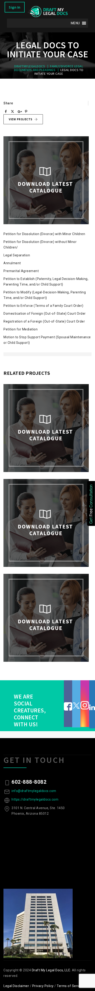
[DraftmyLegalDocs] (47, 12)
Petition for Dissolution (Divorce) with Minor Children (44, 234)
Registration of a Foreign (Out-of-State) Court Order (44, 321)
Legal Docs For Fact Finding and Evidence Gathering (47, 662)
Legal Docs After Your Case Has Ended (47, 567)
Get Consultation (91, 504)
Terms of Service (70, 986)
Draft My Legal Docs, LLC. (51, 970)
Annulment (12, 263)
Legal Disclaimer (16, 986)
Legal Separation (16, 255)
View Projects (21, 119)
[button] (75, 23)
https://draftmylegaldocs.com (35, 799)
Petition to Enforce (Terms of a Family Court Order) (43, 306)
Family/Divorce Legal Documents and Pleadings (48, 478)
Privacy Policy (43, 986)
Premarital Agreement (21, 271)
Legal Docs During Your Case (47, 473)
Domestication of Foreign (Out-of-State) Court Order (44, 313)
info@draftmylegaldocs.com (34, 791)
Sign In (15, 7)
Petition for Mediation (20, 329)
